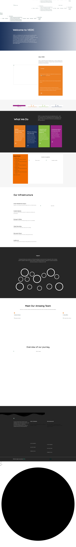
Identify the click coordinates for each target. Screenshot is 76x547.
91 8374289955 (33, 443)
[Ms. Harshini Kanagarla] (32, 274)
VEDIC (24, 459)
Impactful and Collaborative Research (42, 131)
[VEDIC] (1, 13)
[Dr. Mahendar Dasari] (30, 286)
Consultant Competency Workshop (20, 159)
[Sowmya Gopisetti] (20, 288)
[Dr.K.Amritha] (25, 274)
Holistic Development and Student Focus (19, 131)
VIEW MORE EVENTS (16, 174)
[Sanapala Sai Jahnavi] (39, 288)
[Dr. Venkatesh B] (51, 274)
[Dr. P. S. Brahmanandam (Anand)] (21, 280)
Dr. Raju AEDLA (65, 314)
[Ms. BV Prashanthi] (59, 288)
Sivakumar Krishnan (17, 314)
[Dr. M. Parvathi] (44, 275)
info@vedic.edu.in (33, 451)
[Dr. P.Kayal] (57, 276)
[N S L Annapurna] (49, 286)
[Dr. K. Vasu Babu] (37, 280)
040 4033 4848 (32, 447)
